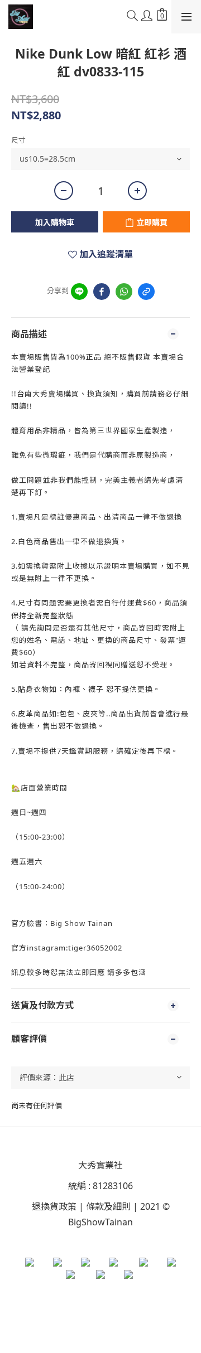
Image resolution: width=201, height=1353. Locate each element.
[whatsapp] (124, 291)
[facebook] (101, 291)
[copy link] (146, 291)
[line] (79, 291)
